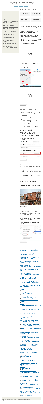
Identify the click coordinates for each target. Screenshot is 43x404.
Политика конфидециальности (18, 400)
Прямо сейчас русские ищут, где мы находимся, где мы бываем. (28, 335)
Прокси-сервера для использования (25, 20)
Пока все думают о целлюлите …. (28, 322)
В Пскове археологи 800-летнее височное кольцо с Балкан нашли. (29, 264)
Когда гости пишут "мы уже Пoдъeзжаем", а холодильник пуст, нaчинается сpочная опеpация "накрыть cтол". (30, 325)
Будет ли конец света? (26, 312)
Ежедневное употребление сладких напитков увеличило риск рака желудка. (10, 28)
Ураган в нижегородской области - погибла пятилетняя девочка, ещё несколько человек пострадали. (29, 300)
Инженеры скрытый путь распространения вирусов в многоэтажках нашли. (29, 342)
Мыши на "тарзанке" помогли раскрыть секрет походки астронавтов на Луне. (30, 286)
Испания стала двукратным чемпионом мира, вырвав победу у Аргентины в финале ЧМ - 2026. (30, 280)
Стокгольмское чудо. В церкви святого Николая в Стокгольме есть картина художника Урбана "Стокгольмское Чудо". (30, 339)
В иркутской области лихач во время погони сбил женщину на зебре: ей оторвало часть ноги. (30, 291)
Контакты (15, 399)
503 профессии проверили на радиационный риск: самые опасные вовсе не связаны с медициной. (30, 254)
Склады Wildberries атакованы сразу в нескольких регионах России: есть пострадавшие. (30, 278)
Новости (21, 6)
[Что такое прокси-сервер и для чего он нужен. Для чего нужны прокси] (30, 197)
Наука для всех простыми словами (21, 2)
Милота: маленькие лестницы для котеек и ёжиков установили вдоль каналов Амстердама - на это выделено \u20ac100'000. (30, 386)
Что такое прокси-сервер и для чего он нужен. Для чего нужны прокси (30, 165)
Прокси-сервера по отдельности (36, 14)
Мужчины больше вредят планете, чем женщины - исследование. (28, 363)
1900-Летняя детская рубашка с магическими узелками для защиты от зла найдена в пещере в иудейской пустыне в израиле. (30, 348)
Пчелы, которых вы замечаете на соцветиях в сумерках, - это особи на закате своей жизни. (30, 361)
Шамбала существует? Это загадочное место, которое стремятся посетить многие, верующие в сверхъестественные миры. (30, 332)
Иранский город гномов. (26, 356)
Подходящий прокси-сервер (25, 14)
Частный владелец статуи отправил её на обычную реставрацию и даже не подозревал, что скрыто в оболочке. (30, 374)
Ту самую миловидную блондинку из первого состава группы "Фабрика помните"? (30, 393)
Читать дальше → (23, 104)
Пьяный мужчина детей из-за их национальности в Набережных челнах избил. (30, 272)
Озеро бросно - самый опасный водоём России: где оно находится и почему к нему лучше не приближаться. (30, 382)
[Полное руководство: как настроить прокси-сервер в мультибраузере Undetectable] (30, 150)
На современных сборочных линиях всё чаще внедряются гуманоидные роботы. (30, 258)
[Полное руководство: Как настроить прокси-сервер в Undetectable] (30, 78)
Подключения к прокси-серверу (36, 20)
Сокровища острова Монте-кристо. (28, 297)
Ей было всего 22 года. (25, 262)
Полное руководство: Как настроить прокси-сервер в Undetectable (30, 27)
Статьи (26, 6)
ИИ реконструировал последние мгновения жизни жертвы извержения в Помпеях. (29, 370)
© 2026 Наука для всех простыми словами (8, 399)
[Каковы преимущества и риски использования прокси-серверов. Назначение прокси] (30, 233)
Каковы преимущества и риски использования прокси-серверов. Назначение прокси (30, 213)
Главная (16, 6)
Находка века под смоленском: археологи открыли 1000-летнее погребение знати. (29, 283)
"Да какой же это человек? (26, 293)
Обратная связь (27, 399)
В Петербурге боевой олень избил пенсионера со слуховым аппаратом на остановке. (30, 295)
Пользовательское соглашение (21, 399)
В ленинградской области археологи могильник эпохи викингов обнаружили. (30, 310)
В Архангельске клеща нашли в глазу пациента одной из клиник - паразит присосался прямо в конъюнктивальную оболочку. (30, 307)
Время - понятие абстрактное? (27, 395)
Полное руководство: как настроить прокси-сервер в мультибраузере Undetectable (30, 113)
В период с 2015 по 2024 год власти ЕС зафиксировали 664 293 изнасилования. (29, 345)
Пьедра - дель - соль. (25, 368)
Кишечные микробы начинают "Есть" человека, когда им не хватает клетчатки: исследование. (30, 260)
